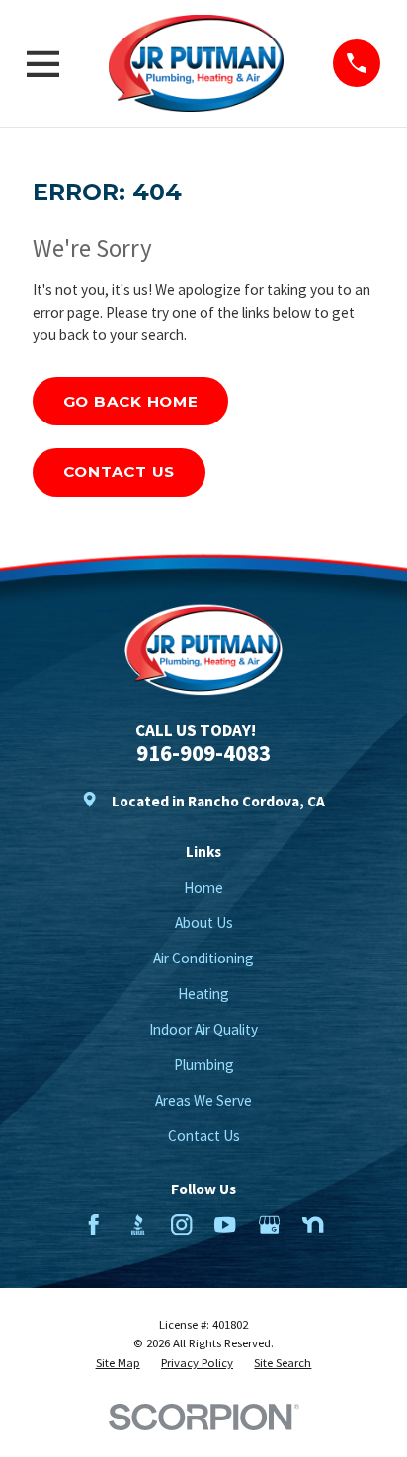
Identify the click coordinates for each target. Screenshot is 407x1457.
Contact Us (119, 471)
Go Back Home (131, 401)
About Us (204, 922)
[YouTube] (224, 1224)
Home (203, 888)
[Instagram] (181, 1224)
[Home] (196, 63)
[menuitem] (118, 1362)
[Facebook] (93, 1224)
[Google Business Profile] (269, 1224)
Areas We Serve (203, 1100)
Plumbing (204, 1064)
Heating (203, 993)
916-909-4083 (203, 752)
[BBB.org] (137, 1224)
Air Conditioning (203, 958)
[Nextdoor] (312, 1224)
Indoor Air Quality (203, 1029)
